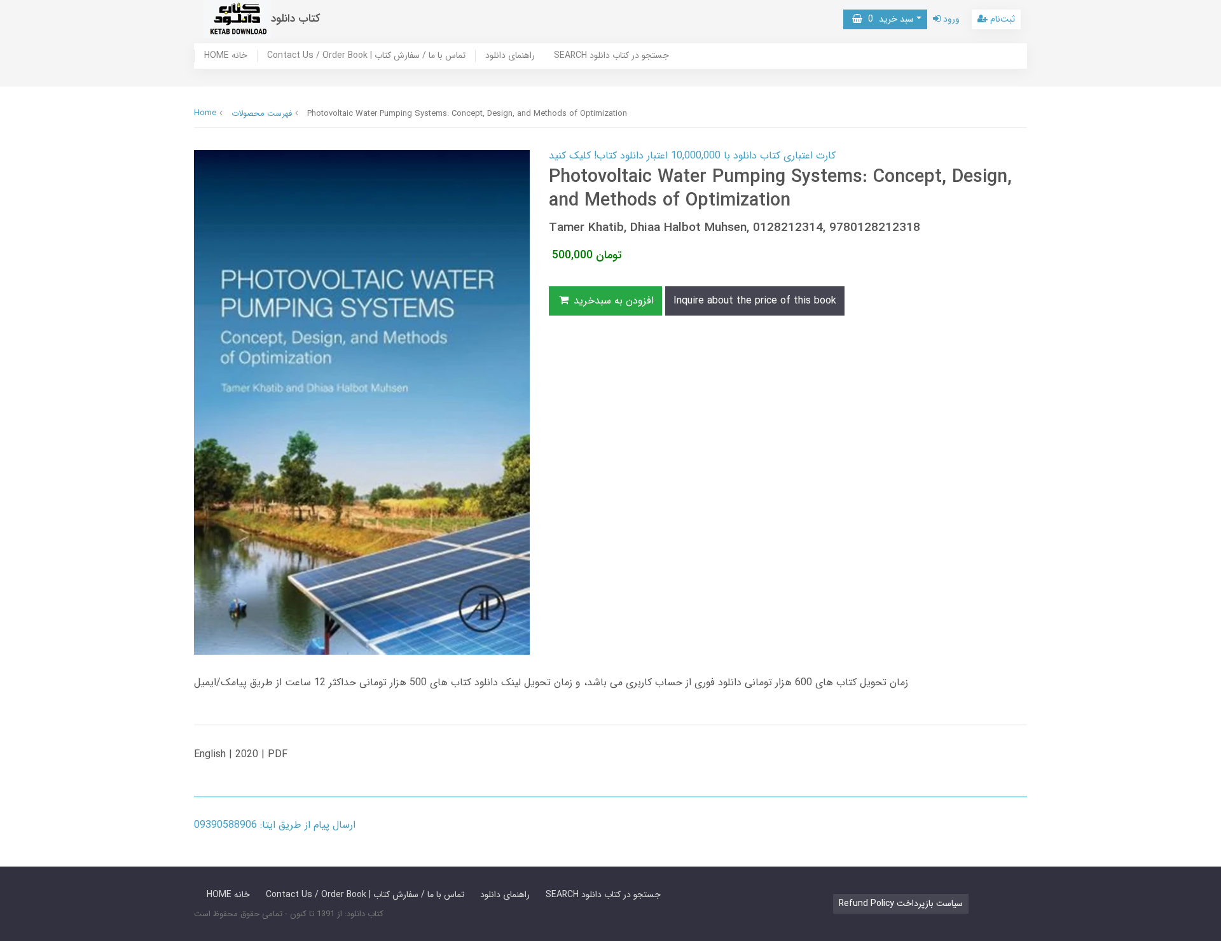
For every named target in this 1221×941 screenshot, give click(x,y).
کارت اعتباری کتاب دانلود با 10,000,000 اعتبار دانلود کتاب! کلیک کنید (692, 156)
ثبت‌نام (1001, 19)
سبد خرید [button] (888, 19)
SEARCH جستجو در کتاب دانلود (611, 56)
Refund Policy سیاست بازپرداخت (901, 903)
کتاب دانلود (296, 18)
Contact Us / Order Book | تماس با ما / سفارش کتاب (366, 56)
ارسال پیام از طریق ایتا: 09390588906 (274, 825)
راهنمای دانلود (510, 56)
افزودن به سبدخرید (612, 301)
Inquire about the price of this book (754, 301)
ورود (950, 19)
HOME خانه (225, 56)
